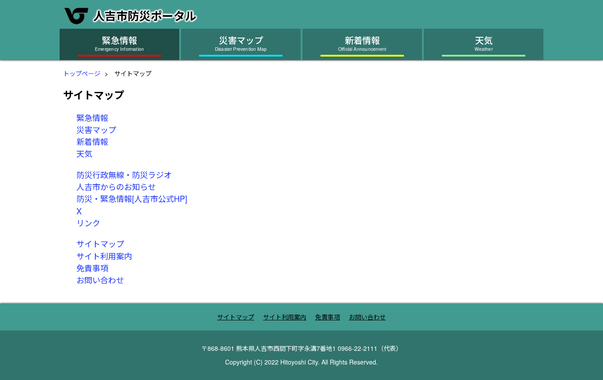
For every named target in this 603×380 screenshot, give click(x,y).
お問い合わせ (100, 279)
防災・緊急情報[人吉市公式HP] (131, 198)
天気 (84, 153)
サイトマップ (100, 243)
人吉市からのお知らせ (116, 186)
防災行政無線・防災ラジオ (124, 174)
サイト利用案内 (104, 256)
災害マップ (96, 129)
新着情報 (92, 141)
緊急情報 (92, 117)
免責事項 (92, 268)
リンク (88, 222)
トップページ (81, 73)
